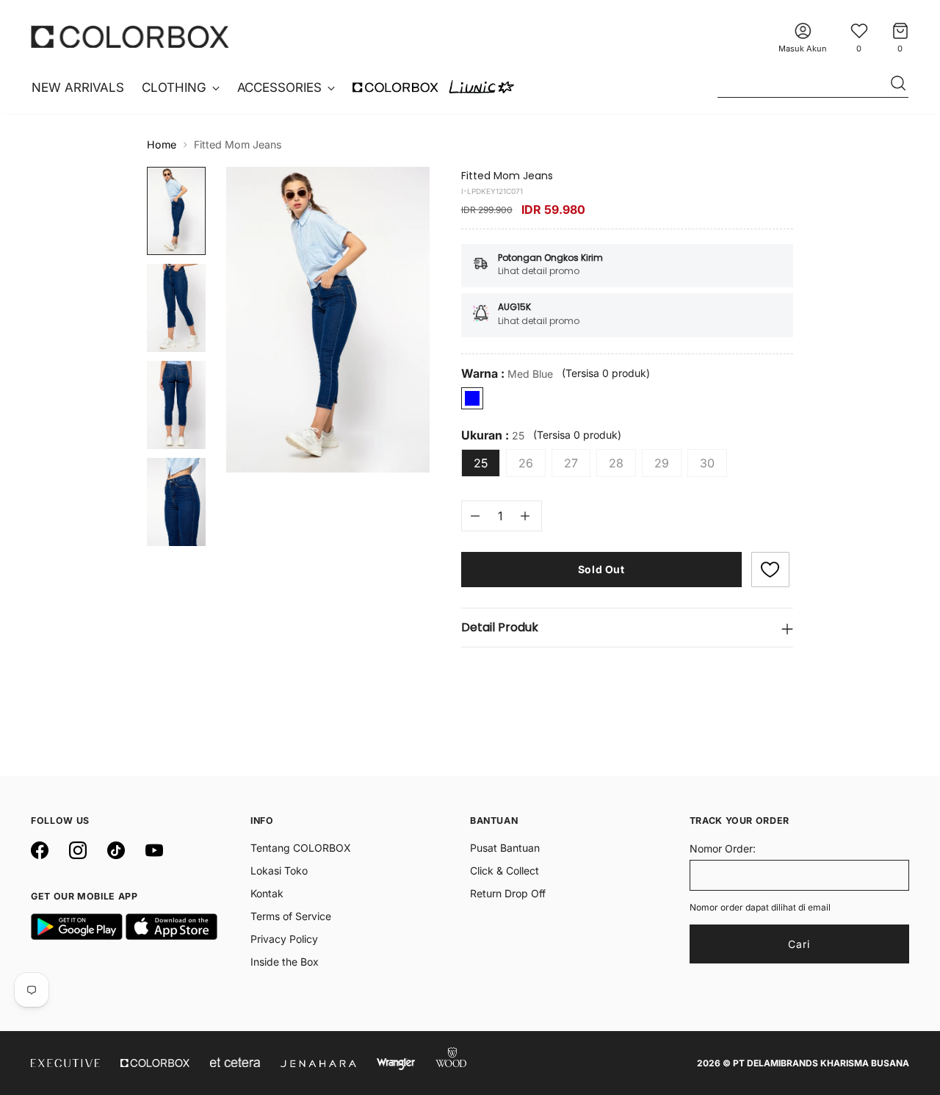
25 (481, 463)
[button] (770, 569)
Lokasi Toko (279, 870)
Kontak (266, 893)
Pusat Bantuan (505, 847)
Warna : (507, 374)
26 (525, 463)
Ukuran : (492, 435)
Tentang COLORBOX (300, 847)
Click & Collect (504, 870)
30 (707, 463)
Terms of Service (290, 916)
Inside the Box (284, 961)
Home (161, 144)
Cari (799, 944)
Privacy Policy (284, 939)
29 (661, 463)
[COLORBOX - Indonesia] (130, 36)
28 (616, 463)
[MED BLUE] (472, 398)
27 (571, 463)
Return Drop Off (508, 893)
